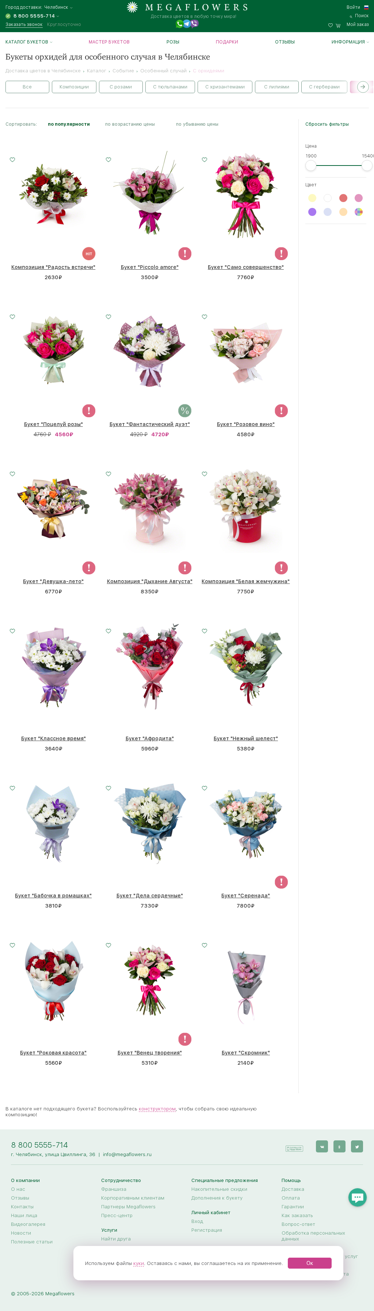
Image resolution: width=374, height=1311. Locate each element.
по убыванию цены (197, 124)
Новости (21, 1233)
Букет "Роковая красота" (53, 1053)
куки (138, 1263)
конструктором (157, 1109)
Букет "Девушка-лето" (53, 581)
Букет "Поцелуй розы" (53, 424)
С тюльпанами (170, 87)
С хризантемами (225, 87)
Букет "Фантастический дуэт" (150, 424)
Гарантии (293, 1206)
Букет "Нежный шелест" (246, 738)
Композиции (74, 87)
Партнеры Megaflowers (128, 1206)
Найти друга (116, 1239)
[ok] (339, 1146)
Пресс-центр (117, 1215)
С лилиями (276, 87)
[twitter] (357, 1146)
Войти (353, 7)
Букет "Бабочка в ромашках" (53, 895)
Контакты (22, 1206)
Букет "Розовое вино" (246, 424)
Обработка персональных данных (313, 1236)
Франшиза (113, 1189)
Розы (173, 42)
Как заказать (297, 1215)
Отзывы (285, 42)
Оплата (291, 1198)
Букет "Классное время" (53, 738)
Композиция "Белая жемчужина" (246, 581)
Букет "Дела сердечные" (150, 895)
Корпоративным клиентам (132, 1198)
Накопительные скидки (219, 1189)
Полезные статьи (32, 1241)
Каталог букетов (26, 42)
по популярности (69, 124)
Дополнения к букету (217, 1198)
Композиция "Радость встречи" (53, 267)
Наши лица (24, 1215)
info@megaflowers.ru (127, 1154)
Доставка (293, 1189)
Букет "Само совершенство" (246, 267)
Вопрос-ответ (298, 1224)
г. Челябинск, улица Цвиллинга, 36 (53, 1154)
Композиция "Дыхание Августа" (149, 581)
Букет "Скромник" (246, 1053)
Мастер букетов (109, 42)
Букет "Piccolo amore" (150, 267)
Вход (197, 1221)
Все (27, 87)
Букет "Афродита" (150, 738)
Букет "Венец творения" (150, 1053)
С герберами (324, 87)
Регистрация (206, 1230)
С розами (121, 87)
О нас (18, 1189)
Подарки (227, 42)
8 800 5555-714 (39, 1145)
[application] (294, 1146)
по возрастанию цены (130, 124)
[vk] (322, 1146)
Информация (348, 42)
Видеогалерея (28, 1224)
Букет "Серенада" (245, 895)
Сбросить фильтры (327, 124)
